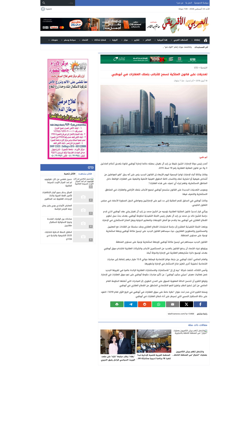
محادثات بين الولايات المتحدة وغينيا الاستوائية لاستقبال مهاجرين (59, 222)
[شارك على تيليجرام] (131, 304)
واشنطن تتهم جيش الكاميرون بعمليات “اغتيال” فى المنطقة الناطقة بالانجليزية (190, 355)
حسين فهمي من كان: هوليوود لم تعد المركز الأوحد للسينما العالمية (58, 182)
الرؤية (115, 40)
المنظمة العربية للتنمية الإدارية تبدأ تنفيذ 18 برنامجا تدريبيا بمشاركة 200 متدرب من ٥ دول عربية (154, 358)
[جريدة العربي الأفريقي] (178, 24)
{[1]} (196, 67)
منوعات (54, 40)
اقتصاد (85, 40)
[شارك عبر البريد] (173, 304)
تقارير (136, 40)
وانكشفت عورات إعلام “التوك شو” (178, 47)
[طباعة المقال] (117, 304)
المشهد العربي (181, 40)
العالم (148, 40)
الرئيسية (205, 40)
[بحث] (43, 3)
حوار (126, 40)
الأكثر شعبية (69, 174)
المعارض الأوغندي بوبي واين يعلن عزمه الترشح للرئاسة (57, 207)
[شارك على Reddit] (145, 304)
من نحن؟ (180, 3)
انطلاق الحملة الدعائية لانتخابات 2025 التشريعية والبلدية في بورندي (58, 235)
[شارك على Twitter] (186, 304)
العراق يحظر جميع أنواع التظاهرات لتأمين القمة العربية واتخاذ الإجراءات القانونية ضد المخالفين (57, 196)
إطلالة (197, 40)
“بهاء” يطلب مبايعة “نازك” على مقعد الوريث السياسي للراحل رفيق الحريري (118, 358)
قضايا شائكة (100, 40)
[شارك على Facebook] (200, 304)
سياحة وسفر (70, 40)
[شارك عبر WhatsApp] (159, 304)
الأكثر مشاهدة (85, 174)
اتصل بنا (188, 3)
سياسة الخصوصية (201, 3)
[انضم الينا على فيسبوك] (42, 9)
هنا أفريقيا (162, 40)
